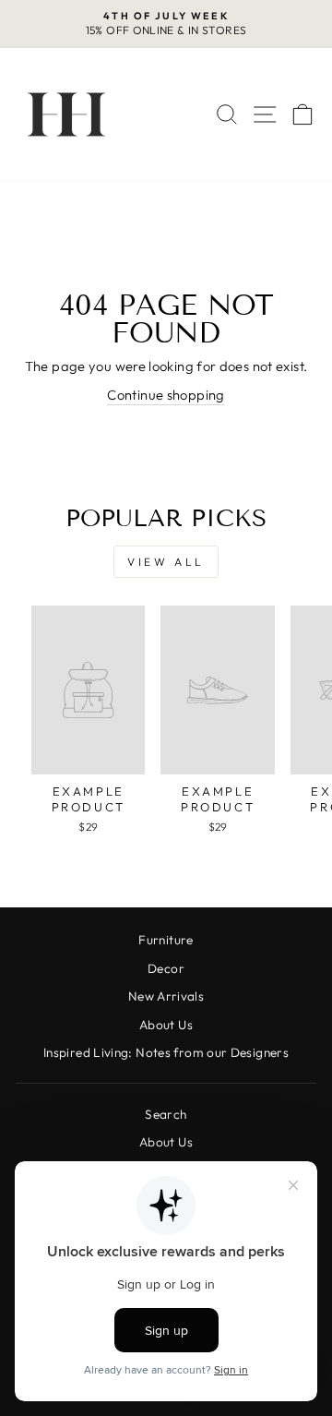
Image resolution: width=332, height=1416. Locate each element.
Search (165, 1114)
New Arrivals (166, 996)
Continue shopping (165, 394)
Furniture (165, 939)
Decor (166, 968)
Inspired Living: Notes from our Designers (166, 1052)
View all (166, 562)
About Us (166, 1024)
